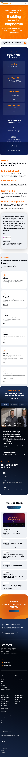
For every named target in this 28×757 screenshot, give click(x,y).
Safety (2, 681)
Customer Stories (18, 695)
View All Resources (13, 507)
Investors (3, 719)
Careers (3, 722)
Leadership (3, 711)
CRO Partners (4, 703)
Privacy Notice (4, 748)
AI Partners (3, 699)
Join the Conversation (9, 633)
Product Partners (5, 697)
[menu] (14, 1)
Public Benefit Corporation (7, 713)
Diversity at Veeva (5, 717)
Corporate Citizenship (6, 715)
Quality (2, 683)
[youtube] (5, 742)
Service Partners (4, 695)
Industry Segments (5, 689)
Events (16, 699)
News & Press (18, 701)
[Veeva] (12, 3)
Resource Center (18, 697)
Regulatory (3, 680)
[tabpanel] (14, 432)
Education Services (19, 680)
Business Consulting (19, 678)
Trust (2, 721)
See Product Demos (7, 266)
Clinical (2, 678)
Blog (16, 703)
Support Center (7, 665)
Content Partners (5, 701)
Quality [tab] (22, 404)
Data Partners (4, 705)
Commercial (4, 687)
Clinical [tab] (5, 404)
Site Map (3, 752)
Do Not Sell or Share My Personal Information (10, 746)
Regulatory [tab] (14, 404)
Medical (3, 685)
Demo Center (7, 659)
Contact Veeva (7, 662)
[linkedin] (2, 742)
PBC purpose (11, 204)
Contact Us (13, 611)
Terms (2, 750)
